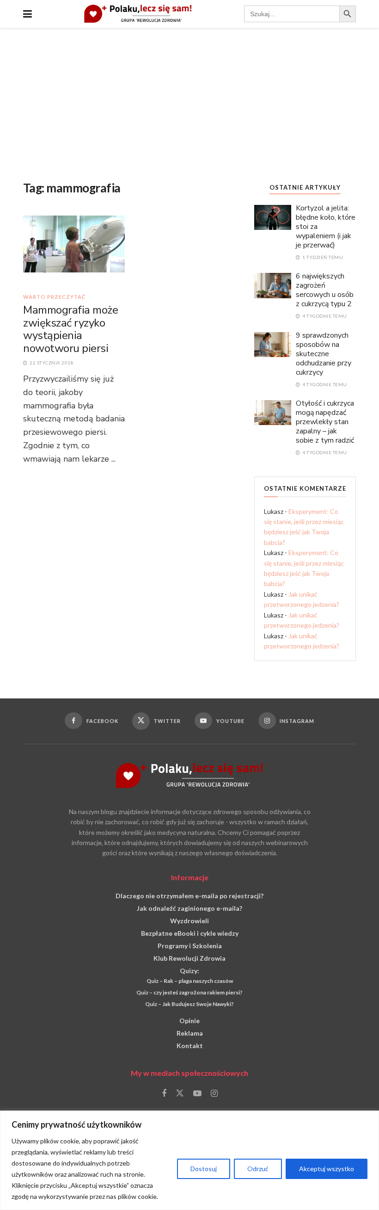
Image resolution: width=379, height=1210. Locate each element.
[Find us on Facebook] (164, 1093)
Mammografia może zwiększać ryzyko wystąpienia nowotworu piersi (70, 329)
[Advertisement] (189, 97)
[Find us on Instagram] (214, 1093)
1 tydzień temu (322, 257)
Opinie (189, 1021)
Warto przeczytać (54, 296)
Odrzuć (258, 1169)
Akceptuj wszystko (326, 1169)
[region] (189, 1160)
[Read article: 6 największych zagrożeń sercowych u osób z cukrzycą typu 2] (272, 285)
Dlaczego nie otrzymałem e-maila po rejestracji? (189, 896)
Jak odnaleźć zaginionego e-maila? (189, 908)
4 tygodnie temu (324, 316)
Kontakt (190, 1045)
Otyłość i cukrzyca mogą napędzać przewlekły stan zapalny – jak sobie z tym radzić (325, 421)
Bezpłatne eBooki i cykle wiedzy (189, 933)
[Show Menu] (27, 14)
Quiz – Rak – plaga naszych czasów (190, 980)
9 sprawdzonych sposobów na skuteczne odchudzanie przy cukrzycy (323, 353)
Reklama (190, 1033)
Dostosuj (203, 1169)
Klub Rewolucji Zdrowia (189, 958)
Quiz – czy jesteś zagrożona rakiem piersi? (189, 992)
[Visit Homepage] (138, 14)
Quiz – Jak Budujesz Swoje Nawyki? (189, 1003)
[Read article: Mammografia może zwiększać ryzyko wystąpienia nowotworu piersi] (74, 250)
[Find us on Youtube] (197, 1093)
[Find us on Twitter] (180, 1093)
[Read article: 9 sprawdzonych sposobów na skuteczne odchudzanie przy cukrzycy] (272, 344)
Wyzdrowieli (189, 921)
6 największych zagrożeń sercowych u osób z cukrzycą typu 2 (325, 290)
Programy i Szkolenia (190, 946)
